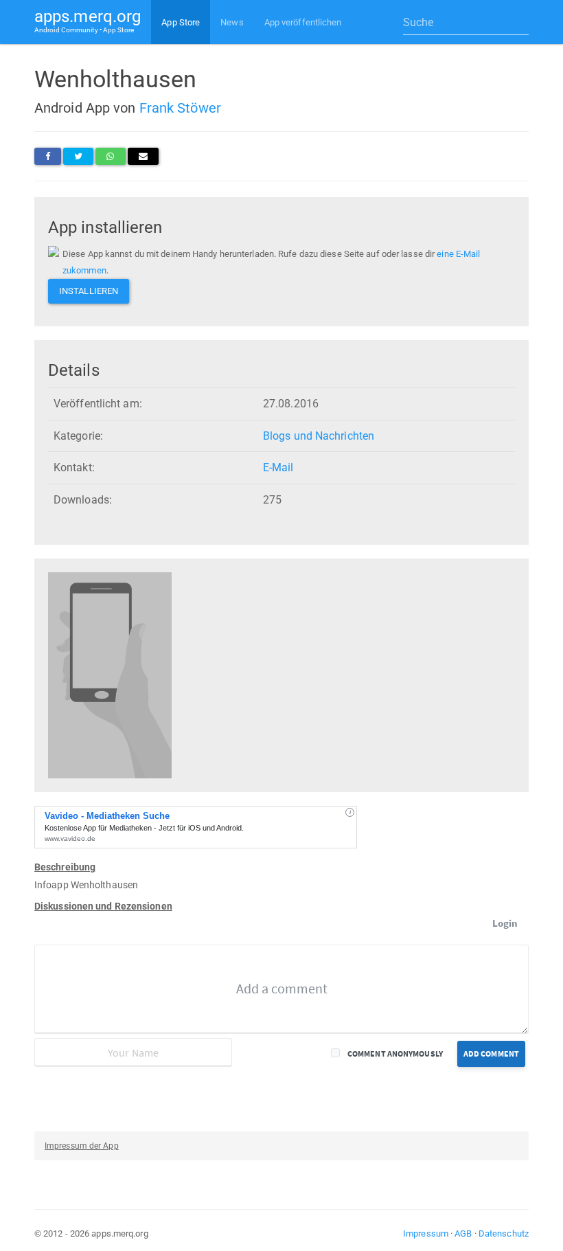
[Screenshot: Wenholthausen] (110, 675)
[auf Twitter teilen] (78, 156)
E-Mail (278, 467)
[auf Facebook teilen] (47, 156)
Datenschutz (504, 1233)
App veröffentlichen (303, 22)
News (231, 22)
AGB (463, 1233)
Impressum (425, 1233)
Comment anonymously (395, 1053)
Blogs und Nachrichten (318, 435)
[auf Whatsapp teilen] (110, 156)
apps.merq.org (87, 20)
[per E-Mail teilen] (143, 156)
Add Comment (491, 1053)
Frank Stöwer (180, 108)
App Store (180, 22)
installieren (88, 291)
